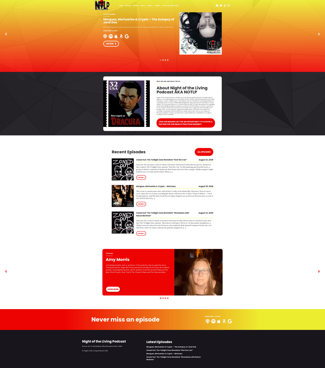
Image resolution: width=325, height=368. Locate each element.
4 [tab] (168, 60)
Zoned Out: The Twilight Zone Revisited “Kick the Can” (169, 350)
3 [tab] (165, 60)
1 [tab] (160, 60)
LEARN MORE (113, 289)
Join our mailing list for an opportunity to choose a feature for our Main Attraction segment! (185, 122)
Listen (110, 43)
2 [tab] (163, 60)
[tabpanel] (162, 33)
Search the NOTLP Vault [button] (170, 5)
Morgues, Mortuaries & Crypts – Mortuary (164, 353)
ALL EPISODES (204, 152)
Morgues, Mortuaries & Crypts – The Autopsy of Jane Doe (171, 347)
